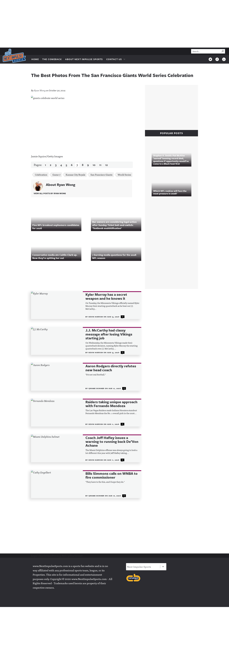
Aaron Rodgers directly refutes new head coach (110, 368)
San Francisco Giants (101, 174)
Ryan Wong (39, 90)
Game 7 (56, 174)
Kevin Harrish (96, 316)
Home (35, 59)
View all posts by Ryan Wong (50, 193)
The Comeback (52, 59)
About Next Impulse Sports (84, 59)
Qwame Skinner (97, 388)
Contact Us (114, 59)
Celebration (41, 174)
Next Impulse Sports (139, 567)
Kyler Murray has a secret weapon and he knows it (106, 296)
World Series (124, 174)
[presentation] (57, 305)
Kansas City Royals (75, 174)
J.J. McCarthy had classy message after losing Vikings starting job (108, 334)
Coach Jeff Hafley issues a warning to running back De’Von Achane (111, 441)
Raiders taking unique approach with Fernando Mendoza (111, 404)
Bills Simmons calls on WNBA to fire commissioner (111, 475)
